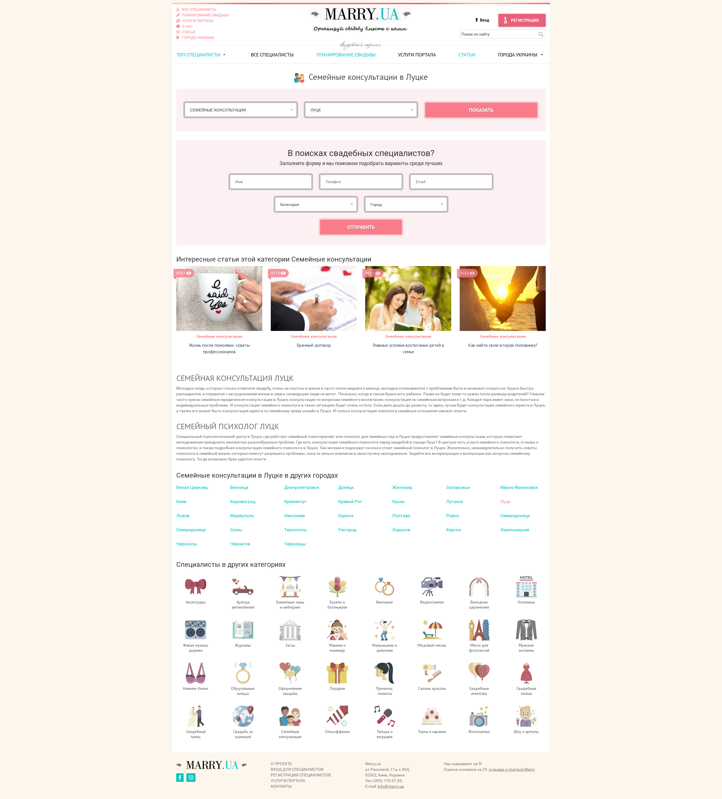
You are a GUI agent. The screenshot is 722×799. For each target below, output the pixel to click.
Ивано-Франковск (519, 487)
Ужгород (347, 529)
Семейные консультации (219, 336)
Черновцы (295, 543)
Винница (239, 487)
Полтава (401, 515)
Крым (398, 501)
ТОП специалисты (198, 54)
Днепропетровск (302, 487)
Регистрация (525, 20)
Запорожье (458, 487)
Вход (484, 20)
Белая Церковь (192, 487)
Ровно (452, 515)
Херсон (453, 529)
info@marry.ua (391, 786)
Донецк (346, 487)
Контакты (281, 786)
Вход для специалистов (297, 769)
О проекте (281, 763)
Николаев (294, 515)
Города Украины (517, 54)
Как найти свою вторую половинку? (503, 345)
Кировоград (243, 501)
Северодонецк (515, 515)
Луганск (454, 501)
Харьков (401, 529)
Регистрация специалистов (301, 775)
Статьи (467, 54)
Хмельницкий (514, 529)
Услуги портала (417, 54)
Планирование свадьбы (345, 54)
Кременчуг (295, 501)
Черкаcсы (186, 543)
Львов (183, 515)
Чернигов (240, 543)
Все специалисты (272, 54)
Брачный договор (314, 345)
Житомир (402, 487)
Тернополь (295, 529)
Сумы (236, 529)
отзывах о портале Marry (511, 769)
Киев (181, 501)
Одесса (345, 515)
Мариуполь (242, 515)
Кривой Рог (350, 501)
